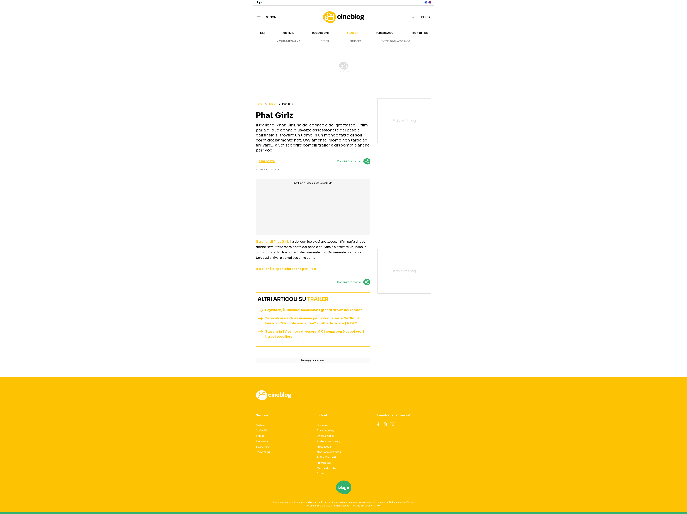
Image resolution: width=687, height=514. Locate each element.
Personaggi (250, 48)
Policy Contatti (326, 457)
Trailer (585, 35)
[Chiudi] (678, 10)
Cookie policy (325, 436)
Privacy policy (325, 430)
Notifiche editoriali (329, 452)
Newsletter (324, 462)
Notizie (480, 35)
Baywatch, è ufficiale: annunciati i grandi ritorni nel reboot (313, 310)
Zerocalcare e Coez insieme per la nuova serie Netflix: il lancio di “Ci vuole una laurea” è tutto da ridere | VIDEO (312, 320)
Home (259, 104)
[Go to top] (599, 502)
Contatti (322, 473)
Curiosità (482, 41)
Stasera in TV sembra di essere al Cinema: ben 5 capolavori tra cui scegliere (314, 334)
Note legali (324, 446)
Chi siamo (323, 425)
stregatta (267, 161)
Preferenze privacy (329, 441)
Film (244, 35)
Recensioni (483, 48)
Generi (245, 41)
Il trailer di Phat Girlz (272, 242)
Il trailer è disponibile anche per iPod (286, 269)
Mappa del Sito (326, 468)
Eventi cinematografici (396, 41)
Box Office (588, 41)
